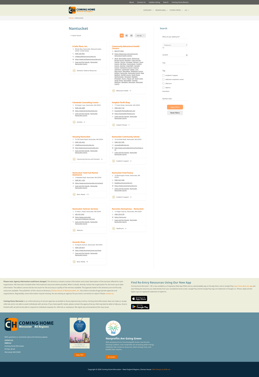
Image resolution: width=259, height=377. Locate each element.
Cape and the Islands (82, 62)
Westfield (124, 82)
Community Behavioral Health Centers (126, 47)
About (131, 2)
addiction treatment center (174, 79)
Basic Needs (81, 194)
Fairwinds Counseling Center (85, 102)
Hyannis (136, 68)
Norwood (128, 77)
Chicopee (129, 62)
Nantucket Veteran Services (85, 209)
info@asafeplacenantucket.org (85, 56)
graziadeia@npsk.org (122, 145)
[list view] (127, 36)
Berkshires (135, 58)
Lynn (136, 69)
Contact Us (141, 2)
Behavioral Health (122, 91)
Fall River (123, 64)
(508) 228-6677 (80, 248)
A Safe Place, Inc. (80, 46)
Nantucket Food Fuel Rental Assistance (85, 174)
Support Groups (121, 125)
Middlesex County (137, 71)
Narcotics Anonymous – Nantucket (128, 209)
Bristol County (119, 60)
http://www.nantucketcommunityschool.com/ (129, 149)
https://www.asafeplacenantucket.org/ (88, 59)
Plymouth (118, 79)
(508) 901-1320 (80, 180)
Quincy (124, 79)
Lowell (132, 69)
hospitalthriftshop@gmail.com (125, 111)
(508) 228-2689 (80, 108)
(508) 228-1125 (119, 108)
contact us (110, 293)
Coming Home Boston (180, 2)
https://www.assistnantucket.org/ (126, 186)
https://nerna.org (120, 217)
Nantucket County (81, 64)
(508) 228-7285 (119, 142)
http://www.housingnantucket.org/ (87, 148)
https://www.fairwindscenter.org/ (86, 111)
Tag (163, 71)
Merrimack (118, 71)
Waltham (118, 82)
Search (165, 2)
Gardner (122, 66)
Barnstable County (125, 58)
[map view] (131, 36)
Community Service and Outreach (88, 159)
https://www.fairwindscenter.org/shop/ (88, 250)
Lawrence (118, 69)
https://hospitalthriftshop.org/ (125, 114)
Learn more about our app (243, 286)
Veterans (80, 230)
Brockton (128, 60)
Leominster (125, 69)
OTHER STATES (175, 10)
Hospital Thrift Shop (121, 102)
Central (122, 62)
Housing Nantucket (81, 136)
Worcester (131, 82)
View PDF (79, 355)
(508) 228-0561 (80, 54)
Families (79, 122)
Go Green (111, 357)
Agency (167, 87)
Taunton (134, 80)
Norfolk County (126, 75)
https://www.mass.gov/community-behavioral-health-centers (126, 55)
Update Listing (154, 2)
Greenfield (129, 66)
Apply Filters (175, 107)
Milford (117, 73)
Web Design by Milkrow (161, 369)
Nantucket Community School (125, 136)
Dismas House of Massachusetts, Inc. (65, 290)
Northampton (119, 77)
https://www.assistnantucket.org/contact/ (89, 183)
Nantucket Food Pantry (122, 173)
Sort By (139, 36)
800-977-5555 (119, 51)
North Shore (136, 75)
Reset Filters (175, 113)
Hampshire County (126, 68)
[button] (153, 10)
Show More (165, 91)
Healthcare (120, 228)
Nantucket (93, 62)
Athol (116, 58)
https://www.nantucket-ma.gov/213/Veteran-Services (85, 218)
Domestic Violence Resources (87, 71)
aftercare (168, 83)
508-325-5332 (79, 214)
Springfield (127, 80)
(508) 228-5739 (119, 214)
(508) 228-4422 (80, 142)
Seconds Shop (78, 242)
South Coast (139, 79)
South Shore (119, 80)
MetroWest (126, 71)
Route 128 (130, 79)
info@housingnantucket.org (84, 145)
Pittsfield (134, 77)
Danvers (136, 62)
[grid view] (122, 36)
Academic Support (122, 161)
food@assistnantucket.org (123, 183)
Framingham (131, 64)
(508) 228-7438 (119, 180)
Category (165, 46)
